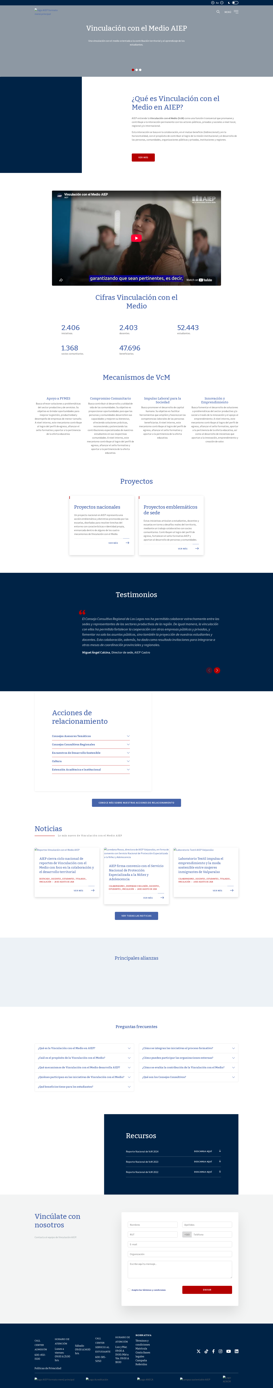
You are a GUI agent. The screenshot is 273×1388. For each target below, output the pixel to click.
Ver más (143, 157)
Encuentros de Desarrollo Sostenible (76, 752)
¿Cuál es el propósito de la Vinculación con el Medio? (72, 1057)
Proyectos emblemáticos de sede (170, 510)
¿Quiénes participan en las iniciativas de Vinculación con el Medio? (81, 1077)
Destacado (44, 878)
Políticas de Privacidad (48, 1368)
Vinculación (45, 881)
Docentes (56, 878)
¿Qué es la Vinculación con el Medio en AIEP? (67, 1048)
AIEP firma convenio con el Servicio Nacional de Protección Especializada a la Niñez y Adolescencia (136, 872)
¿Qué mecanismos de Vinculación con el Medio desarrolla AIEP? (79, 1067)
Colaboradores (116, 886)
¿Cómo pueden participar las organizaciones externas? (178, 1057)
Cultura (57, 761)
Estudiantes (68, 878)
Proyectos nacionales (97, 507)
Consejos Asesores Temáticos (71, 736)
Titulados (80, 878)
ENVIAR (207, 1289)
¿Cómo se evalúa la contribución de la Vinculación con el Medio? (183, 1067)
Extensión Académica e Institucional (76, 769)
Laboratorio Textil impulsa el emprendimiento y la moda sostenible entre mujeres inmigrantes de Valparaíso (200, 865)
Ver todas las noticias (136, 915)
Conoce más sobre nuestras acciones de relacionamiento (137, 802)
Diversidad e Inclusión (137, 886)
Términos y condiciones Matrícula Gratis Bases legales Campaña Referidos (143, 1352)
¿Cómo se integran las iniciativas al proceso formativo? (178, 1048)
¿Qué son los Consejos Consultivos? (164, 1077)
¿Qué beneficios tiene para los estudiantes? (65, 1086)
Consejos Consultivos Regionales (73, 744)
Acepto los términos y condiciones (149, 1290)
